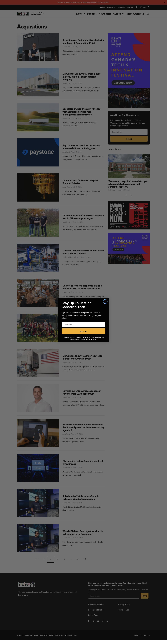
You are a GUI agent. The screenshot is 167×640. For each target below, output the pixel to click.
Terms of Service (90, 337)
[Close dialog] (105, 301)
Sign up (83, 331)
